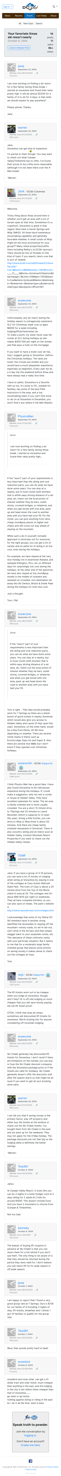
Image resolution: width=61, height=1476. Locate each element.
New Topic (28, 23)
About (53, 15)
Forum (30, 15)
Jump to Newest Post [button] (19, 48)
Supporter (47, 763)
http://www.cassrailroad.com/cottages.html (30, 910)
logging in (30, 1435)
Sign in (6, 7)
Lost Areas (41, 15)
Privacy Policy (53, 1467)
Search (39, 23)
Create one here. (30, 1445)
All (20, 23)
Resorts (18, 15)
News (7, 15)
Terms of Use (31, 1469)
